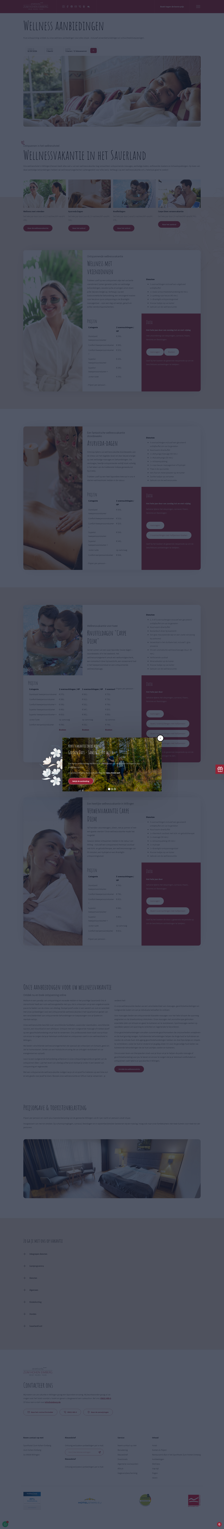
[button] (109, 789)
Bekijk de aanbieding (80, 781)
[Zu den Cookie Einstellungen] (219, 1524)
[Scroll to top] (213, 1524)
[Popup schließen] (160, 738)
